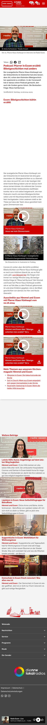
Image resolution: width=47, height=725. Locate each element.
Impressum (5, 688)
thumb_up (42, 719)
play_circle (38, 719)
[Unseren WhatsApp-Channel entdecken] (2, 696)
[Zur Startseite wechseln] (7, 4)
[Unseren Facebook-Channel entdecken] (5, 696)
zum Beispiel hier (19, 275)
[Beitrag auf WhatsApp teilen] (11, 62)
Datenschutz (17, 688)
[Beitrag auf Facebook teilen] (15, 62)
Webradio (6, 624)
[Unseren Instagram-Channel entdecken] (9, 696)
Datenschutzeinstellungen (11, 691)
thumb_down (34, 719)
